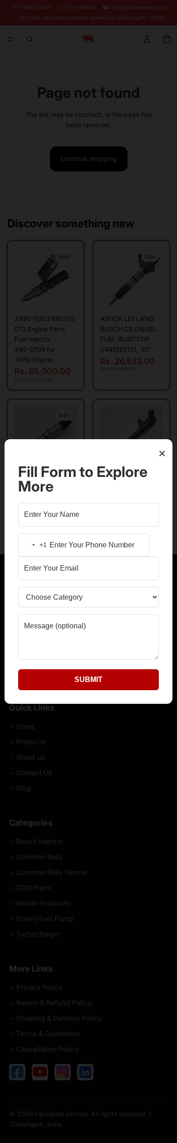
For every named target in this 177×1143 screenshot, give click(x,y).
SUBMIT (88, 679)
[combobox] (33, 545)
